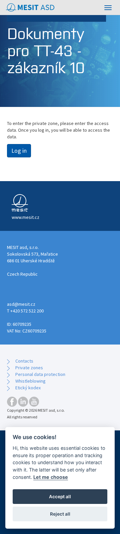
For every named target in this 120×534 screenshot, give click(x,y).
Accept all (60, 496)
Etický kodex (28, 388)
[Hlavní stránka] (30, 7)
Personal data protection (40, 374)
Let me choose (50, 477)
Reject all (60, 514)
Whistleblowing (30, 381)
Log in (19, 150)
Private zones (29, 368)
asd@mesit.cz (21, 304)
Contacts (24, 361)
